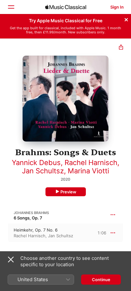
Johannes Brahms (31, 213)
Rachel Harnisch (91, 162)
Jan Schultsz (43, 171)
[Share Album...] (121, 48)
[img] (65, 7)
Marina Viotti (88, 171)
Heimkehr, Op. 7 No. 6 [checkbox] (36, 229)
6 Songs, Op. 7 (28, 217)
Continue (101, 279)
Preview (68, 191)
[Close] (126, 19)
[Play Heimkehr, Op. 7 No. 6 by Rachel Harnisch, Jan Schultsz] (4, 232)
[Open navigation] (11, 7)
